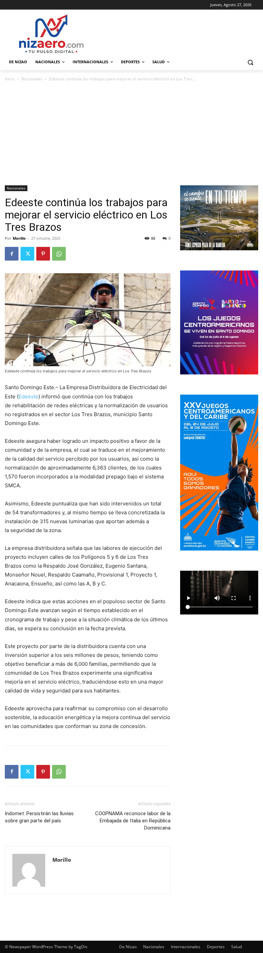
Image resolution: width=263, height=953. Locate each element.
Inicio (10, 79)
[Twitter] (27, 254)
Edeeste (28, 396)
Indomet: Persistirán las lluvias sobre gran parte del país (39, 817)
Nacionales (31, 79)
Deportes (216, 947)
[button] (250, 62)
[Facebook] (11, 254)
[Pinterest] (43, 254)
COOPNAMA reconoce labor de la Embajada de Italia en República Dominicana (133, 820)
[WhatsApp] (59, 254)
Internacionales (185, 947)
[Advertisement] (131, 134)
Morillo (19, 238)
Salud (236, 947)
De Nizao (128, 947)
